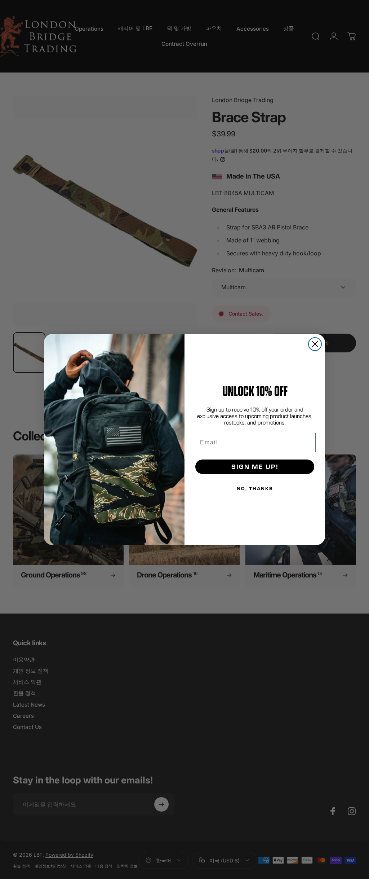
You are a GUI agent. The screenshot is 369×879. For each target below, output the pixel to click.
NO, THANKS (255, 488)
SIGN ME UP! (255, 466)
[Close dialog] (314, 344)
